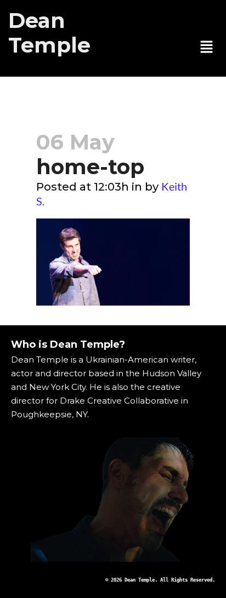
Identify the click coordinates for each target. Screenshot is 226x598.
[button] (207, 48)
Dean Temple (49, 33)
